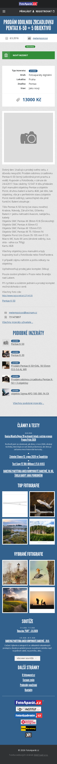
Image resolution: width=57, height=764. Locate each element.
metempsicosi (40, 38)
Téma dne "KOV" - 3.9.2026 (27, 631)
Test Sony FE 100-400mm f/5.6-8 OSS (28, 464)
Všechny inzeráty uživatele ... (17, 322)
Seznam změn (28, 680)
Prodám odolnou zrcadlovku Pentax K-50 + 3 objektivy (32, 381)
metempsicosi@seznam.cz (23, 312)
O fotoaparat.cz (28, 675)
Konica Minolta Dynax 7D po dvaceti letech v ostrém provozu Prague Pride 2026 (28, 437)
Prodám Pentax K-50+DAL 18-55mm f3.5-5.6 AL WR (30, 367)
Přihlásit (25, 11)
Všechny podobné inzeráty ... (28, 403)
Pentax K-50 (8, 300)
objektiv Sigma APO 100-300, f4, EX (30, 393)
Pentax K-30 (17, 355)
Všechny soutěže (26, 658)
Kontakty (28, 690)
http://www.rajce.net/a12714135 (17, 295)
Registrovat (44, 11)
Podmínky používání (28, 685)
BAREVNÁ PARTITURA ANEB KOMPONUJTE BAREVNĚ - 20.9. (27, 641)
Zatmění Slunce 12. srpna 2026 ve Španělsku (29, 457)
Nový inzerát (20, 55)
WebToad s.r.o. (41, 755)
